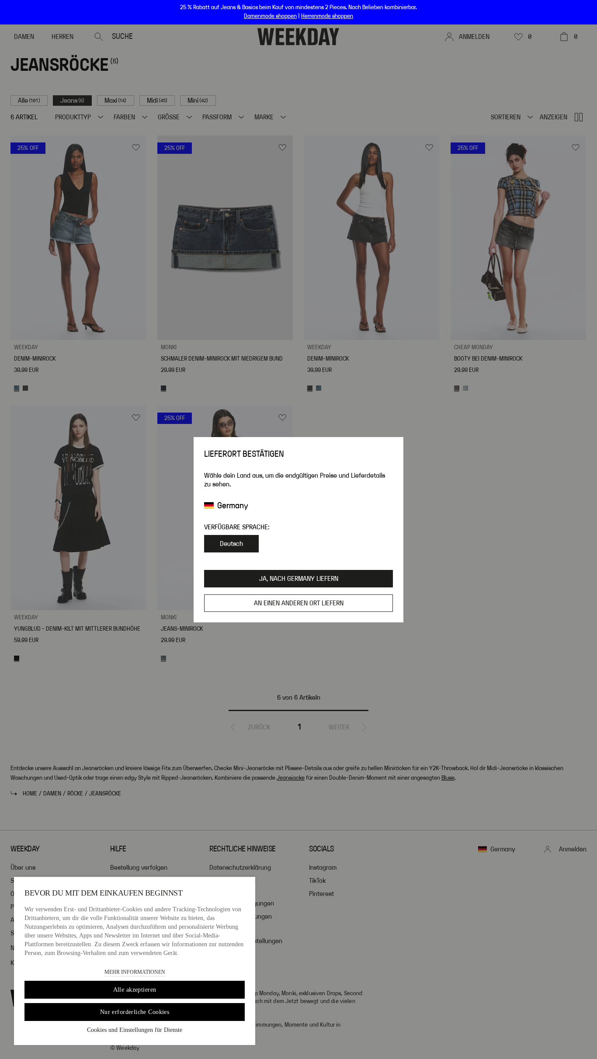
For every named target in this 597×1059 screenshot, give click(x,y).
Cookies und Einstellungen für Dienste (134, 1030)
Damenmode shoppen (270, 16)
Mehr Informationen (134, 972)
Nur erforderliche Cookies (135, 1012)
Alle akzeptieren (134, 989)
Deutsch (231, 543)
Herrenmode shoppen (327, 16)
